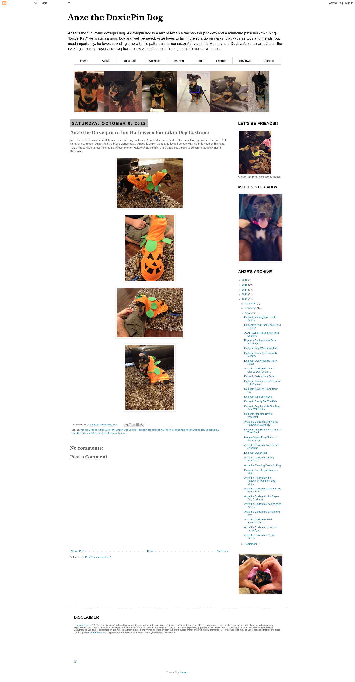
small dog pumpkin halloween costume (106, 433)
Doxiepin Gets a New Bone (259, 376)
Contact (268, 60)
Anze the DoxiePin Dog (115, 17)
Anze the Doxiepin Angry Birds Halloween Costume (261, 423)
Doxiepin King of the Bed (258, 396)
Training (178, 60)
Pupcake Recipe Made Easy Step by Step (260, 342)
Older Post (222, 551)
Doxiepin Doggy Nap (256, 452)
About (105, 60)
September (251, 544)
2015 (245, 284)
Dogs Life (129, 60)
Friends (221, 60)
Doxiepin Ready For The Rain (261, 401)
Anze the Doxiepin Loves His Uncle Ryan (260, 529)
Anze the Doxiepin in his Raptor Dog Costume (262, 498)
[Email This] (126, 425)
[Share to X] (134, 425)
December (251, 303)
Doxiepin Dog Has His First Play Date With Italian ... (262, 408)
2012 (245, 299)
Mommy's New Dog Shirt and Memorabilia (260, 439)
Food (200, 60)
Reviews (245, 60)
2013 (245, 294)
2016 (245, 280)
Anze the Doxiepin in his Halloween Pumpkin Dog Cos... (259, 481)
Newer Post (77, 551)
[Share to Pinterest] (142, 425)
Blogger (184, 672)
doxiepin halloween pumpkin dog (188, 430)
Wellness (154, 60)
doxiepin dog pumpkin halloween (155, 430)
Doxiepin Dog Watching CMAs (261, 348)
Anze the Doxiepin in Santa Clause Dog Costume (259, 370)
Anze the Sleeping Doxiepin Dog (262, 465)
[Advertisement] (122, 641)
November (251, 308)
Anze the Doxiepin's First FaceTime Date (258, 521)
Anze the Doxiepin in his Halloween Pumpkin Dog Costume (108, 430)
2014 (245, 289)
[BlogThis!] (130, 425)
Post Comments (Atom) (98, 557)
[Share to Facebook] (138, 425)
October (249, 313)
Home (84, 60)
